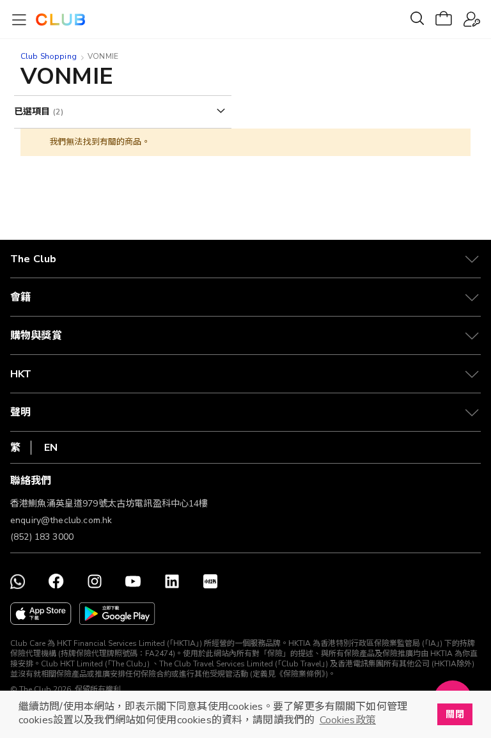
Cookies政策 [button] (348, 720)
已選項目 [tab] (33, 112)
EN (51, 448)
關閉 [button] (455, 714)
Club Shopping (48, 56)
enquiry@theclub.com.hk (61, 520)
